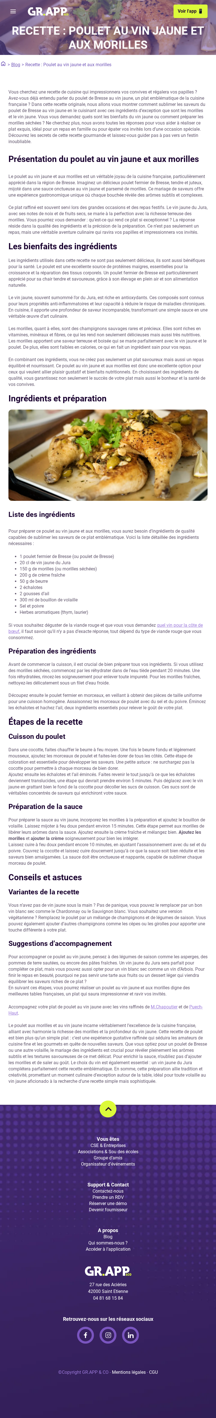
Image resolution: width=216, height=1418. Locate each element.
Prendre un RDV (108, 1197)
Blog (15, 64)
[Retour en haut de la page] (108, 1109)
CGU (153, 1372)
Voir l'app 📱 (190, 11)
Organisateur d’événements (108, 1164)
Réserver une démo (108, 1203)
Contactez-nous (108, 1191)
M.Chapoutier (164, 1007)
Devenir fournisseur (108, 1209)
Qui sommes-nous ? (108, 1243)
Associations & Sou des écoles (108, 1151)
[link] (85, 1335)
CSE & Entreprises (108, 1145)
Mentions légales (129, 1372)
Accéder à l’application (108, 1249)
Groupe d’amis (108, 1158)
